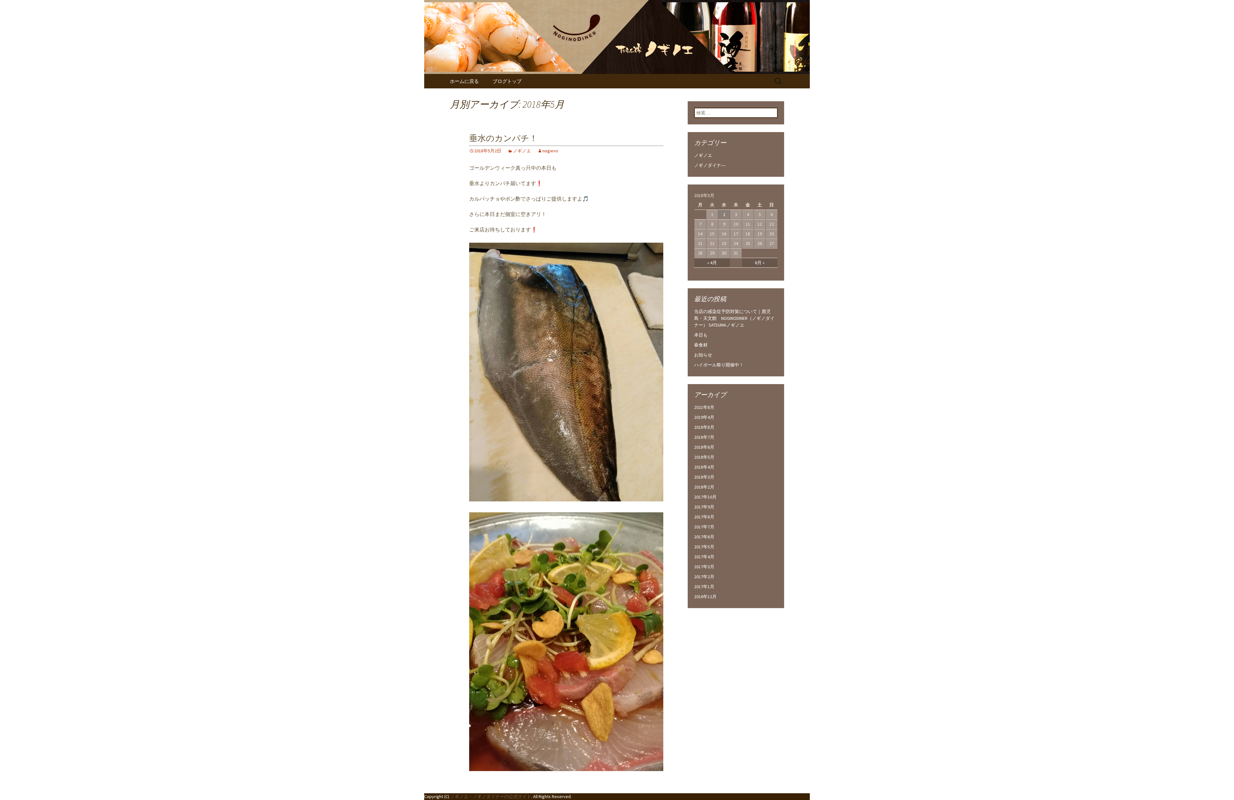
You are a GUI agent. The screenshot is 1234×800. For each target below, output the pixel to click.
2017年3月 (704, 567)
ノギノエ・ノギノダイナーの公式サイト (490, 796)
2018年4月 (704, 467)
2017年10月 (705, 497)
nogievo (550, 151)
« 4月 (712, 262)
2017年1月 (704, 586)
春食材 (701, 345)
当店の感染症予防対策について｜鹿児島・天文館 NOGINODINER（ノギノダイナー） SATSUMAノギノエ (734, 318)
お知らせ (703, 355)
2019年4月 (704, 417)
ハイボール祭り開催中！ (719, 365)
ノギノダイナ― (710, 165)
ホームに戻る (464, 81)
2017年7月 (704, 527)
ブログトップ (507, 81)
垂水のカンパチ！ (503, 138)
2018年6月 (704, 447)
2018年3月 (704, 477)
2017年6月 (704, 537)
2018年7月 (704, 437)
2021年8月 (704, 407)
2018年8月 (704, 427)
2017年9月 (704, 507)
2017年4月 (704, 557)
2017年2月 (704, 577)
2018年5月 (704, 457)
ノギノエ (522, 151)
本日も (701, 335)
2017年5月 (704, 547)
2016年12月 (705, 596)
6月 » (760, 262)
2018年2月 (704, 487)
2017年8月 (704, 517)
